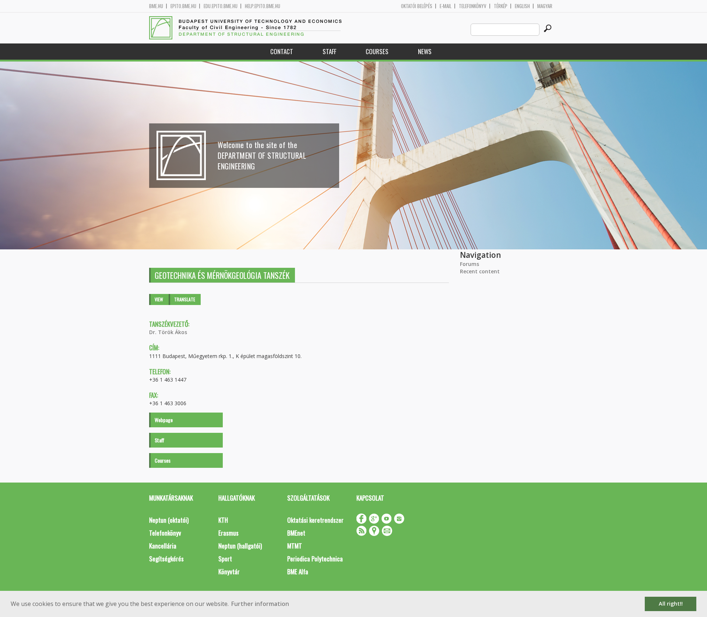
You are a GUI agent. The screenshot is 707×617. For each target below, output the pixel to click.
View (159, 299)
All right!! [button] (671, 603)
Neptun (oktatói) (169, 520)
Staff (329, 51)
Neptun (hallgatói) (240, 545)
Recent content (480, 271)
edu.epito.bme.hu (221, 6)
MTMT (294, 545)
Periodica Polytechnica (315, 558)
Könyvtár (229, 571)
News (425, 51)
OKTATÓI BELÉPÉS (416, 6)
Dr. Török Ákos (168, 332)
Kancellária (162, 545)
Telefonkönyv (472, 6)
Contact (281, 51)
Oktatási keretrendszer (315, 520)
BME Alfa (297, 571)
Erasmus (228, 532)
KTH (223, 520)
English (522, 6)
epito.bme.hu (183, 6)
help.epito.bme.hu (262, 6)
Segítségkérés (166, 558)
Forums (469, 263)
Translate (184, 299)
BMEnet (296, 532)
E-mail (445, 6)
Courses (377, 51)
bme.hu (156, 6)
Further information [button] (260, 604)
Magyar (544, 6)
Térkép (500, 6)
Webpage (164, 420)
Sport (225, 558)
